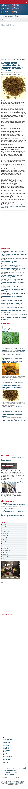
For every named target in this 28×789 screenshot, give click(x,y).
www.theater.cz (12, 508)
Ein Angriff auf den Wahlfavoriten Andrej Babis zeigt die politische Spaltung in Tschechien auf (13, 269)
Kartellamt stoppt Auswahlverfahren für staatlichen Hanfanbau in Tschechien (12, 66)
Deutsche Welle (12, 293)
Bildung (4, 524)
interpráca (22, 781)
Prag (3, 4)
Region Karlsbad (16, 8)
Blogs (13, 19)
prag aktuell (10, 59)
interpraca (17, 782)
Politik (25, 258)
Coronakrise (17, 345)
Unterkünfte (5, 554)
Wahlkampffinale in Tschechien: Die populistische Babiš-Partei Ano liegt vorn (11, 262)
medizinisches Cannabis (15, 206)
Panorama (4, 328)
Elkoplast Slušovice (5, 207)
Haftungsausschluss (10, 770)
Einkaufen (4, 529)
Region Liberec (16, 5)
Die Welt (7, 300)
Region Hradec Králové (6, 7)
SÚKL (21, 206)
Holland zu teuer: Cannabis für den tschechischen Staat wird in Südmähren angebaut (12, 387)
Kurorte (4, 546)
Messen (22, 345)
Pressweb (12, 783)
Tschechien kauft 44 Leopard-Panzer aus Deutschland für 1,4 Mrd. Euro (11, 276)
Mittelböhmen (16, 4)
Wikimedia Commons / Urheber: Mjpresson (16, 204)
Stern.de (8, 286)
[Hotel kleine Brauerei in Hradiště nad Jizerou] (10, 578)
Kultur (3, 544)
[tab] (14, 524)
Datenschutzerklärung (19, 768)
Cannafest (12, 345)
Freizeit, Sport (5, 531)
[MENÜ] (26, 1)
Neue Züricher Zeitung (16, 265)
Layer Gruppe (6, 460)
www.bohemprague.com (17, 513)
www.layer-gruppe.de (16, 457)
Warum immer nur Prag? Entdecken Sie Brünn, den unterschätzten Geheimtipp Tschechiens (13, 304)
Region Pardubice (16, 7)
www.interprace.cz (14, 503)
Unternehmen (9, 280)
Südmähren (15, 11)
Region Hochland (5, 11)
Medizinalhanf (18, 354)
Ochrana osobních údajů (11, 774)
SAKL (24, 206)
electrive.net (10, 279)
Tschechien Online (14, 251)
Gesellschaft (19, 358)
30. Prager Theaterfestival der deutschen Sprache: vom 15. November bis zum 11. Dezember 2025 (13, 510)
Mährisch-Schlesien (5, 8)
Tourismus (24, 478)
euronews (9, 272)
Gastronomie (4, 479)
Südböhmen (15, 9)
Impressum (7, 768)
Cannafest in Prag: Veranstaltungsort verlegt (13, 350)
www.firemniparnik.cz (16, 478)
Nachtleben (5, 548)
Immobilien (23, 457)
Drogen (23, 379)
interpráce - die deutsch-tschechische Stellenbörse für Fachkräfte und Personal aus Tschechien (14, 505)
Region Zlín (15, 12)
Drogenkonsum (14, 379)
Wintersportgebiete (6, 556)
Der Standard (11, 258)
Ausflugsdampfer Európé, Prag (12, 482)
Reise (23, 251)
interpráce (3, 781)
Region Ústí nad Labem (6, 5)
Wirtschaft (19, 59)
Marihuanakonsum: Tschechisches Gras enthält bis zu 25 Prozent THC (12, 361)
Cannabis (7, 206)
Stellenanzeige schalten (5, 19)
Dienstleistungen (6, 526)
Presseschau (17, 258)
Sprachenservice (6, 550)
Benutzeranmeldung (10, 772)
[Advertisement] (14, 43)
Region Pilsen (4, 9)
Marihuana (8, 379)
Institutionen (5, 541)
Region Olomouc (5, 12)
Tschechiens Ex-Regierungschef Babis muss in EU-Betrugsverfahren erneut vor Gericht (13, 290)
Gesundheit (5, 537)
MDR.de (7, 307)
